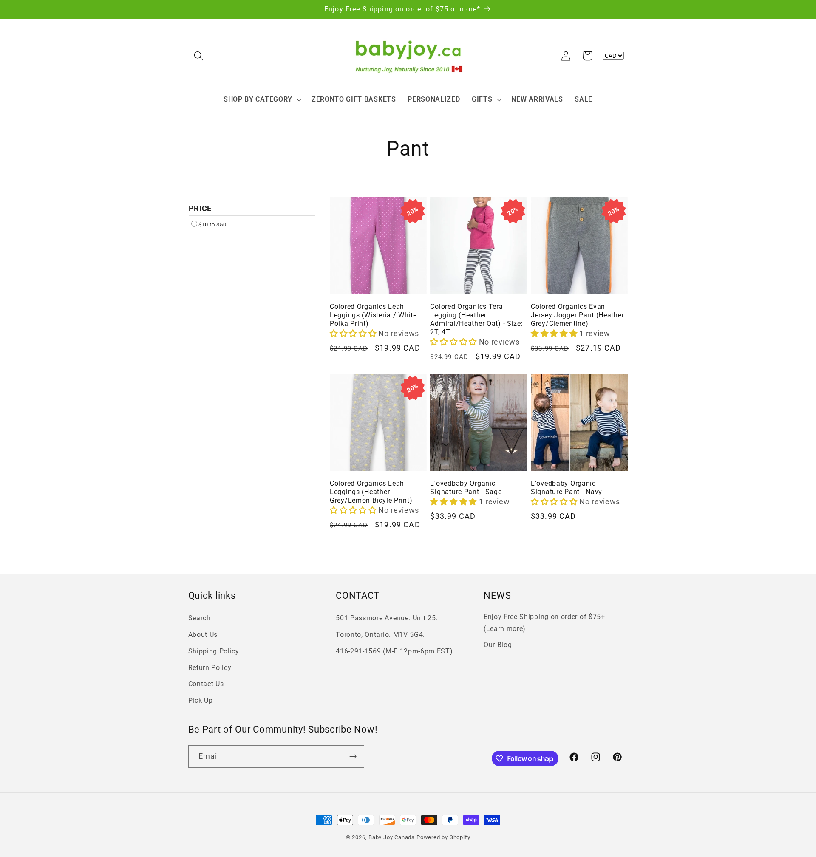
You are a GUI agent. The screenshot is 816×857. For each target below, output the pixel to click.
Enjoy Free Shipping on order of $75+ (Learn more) (544, 622)
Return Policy (210, 668)
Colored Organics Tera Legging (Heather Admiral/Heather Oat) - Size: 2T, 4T (476, 319)
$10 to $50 (212, 224)
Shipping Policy (213, 651)
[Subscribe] (353, 756)
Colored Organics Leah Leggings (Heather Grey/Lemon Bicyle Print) (371, 492)
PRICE (200, 208)
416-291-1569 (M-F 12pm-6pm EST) (394, 651)
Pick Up (200, 700)
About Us (203, 635)
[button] (199, 56)
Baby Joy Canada (391, 837)
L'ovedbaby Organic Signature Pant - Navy (566, 488)
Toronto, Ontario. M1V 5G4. (380, 635)
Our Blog (498, 645)
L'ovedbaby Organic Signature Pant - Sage (466, 488)
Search (199, 618)
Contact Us (206, 684)
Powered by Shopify (443, 837)
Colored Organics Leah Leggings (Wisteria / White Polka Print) (373, 315)
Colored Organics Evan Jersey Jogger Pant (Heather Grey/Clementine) (577, 315)
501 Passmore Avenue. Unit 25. (387, 618)
